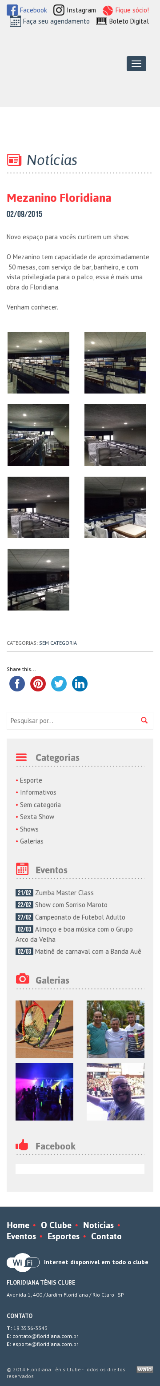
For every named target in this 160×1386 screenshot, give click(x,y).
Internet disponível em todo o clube (96, 1262)
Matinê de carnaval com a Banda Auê (79, 951)
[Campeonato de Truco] (115, 1028)
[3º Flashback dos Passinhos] (44, 1090)
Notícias (98, 1225)
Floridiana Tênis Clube (51, 63)
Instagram (81, 10)
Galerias (32, 841)
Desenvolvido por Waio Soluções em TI (144, 1369)
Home (18, 1225)
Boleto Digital (129, 21)
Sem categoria (58, 642)
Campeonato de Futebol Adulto (71, 917)
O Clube (56, 1225)
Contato (106, 1236)
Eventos (21, 1236)
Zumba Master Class (56, 892)
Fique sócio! (132, 10)
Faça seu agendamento (56, 21)
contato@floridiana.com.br (45, 1336)
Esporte (31, 780)
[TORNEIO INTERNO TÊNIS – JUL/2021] (44, 1028)
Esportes (64, 1236)
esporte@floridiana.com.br (45, 1344)
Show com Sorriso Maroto (63, 904)
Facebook (33, 10)
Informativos (38, 792)
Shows (29, 829)
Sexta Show (37, 816)
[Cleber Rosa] (115, 1090)
